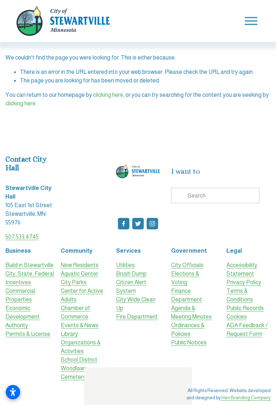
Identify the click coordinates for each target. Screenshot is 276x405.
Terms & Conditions (239, 295)
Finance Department (186, 295)
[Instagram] (152, 223)
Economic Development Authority (22, 316)
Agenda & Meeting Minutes (191, 312)
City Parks (74, 282)
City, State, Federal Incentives (29, 278)
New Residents (79, 265)
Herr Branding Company (246, 397)
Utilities (125, 265)
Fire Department (137, 317)
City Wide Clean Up (136, 303)
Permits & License (27, 334)
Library (69, 334)
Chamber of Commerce (75, 312)
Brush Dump (131, 274)
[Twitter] (138, 223)
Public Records (245, 308)
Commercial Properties (20, 295)
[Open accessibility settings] (13, 392)
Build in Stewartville (29, 265)
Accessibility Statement (241, 269)
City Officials (187, 265)
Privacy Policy (243, 282)
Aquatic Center (79, 274)
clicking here (108, 95)
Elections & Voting (185, 278)
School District (79, 360)
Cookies (236, 317)
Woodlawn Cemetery (74, 372)
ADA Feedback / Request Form (247, 329)
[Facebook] (123, 223)
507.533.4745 (22, 237)
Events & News (79, 325)
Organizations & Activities (81, 346)
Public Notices (189, 342)
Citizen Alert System (131, 286)
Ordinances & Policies (187, 329)
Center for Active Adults (82, 295)
